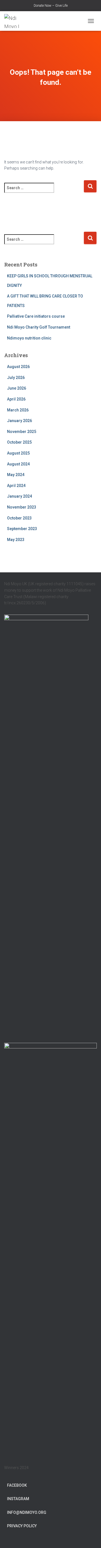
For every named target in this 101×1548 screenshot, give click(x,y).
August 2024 (18, 464)
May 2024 (15, 474)
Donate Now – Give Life (51, 6)
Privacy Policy (22, 1526)
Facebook (17, 1485)
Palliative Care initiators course (36, 316)
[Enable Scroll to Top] (90, 1537)
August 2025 (18, 453)
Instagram (18, 1499)
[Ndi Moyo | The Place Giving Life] (16, 21)
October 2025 (19, 442)
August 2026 (18, 366)
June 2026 (16, 388)
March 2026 (18, 410)
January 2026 (19, 420)
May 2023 (15, 539)
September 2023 (22, 528)
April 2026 (16, 399)
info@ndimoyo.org (26, 1512)
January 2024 (19, 496)
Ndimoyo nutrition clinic (29, 338)
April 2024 (16, 485)
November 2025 (21, 431)
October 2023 (19, 518)
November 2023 (21, 507)
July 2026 (16, 377)
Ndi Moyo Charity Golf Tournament (38, 327)
